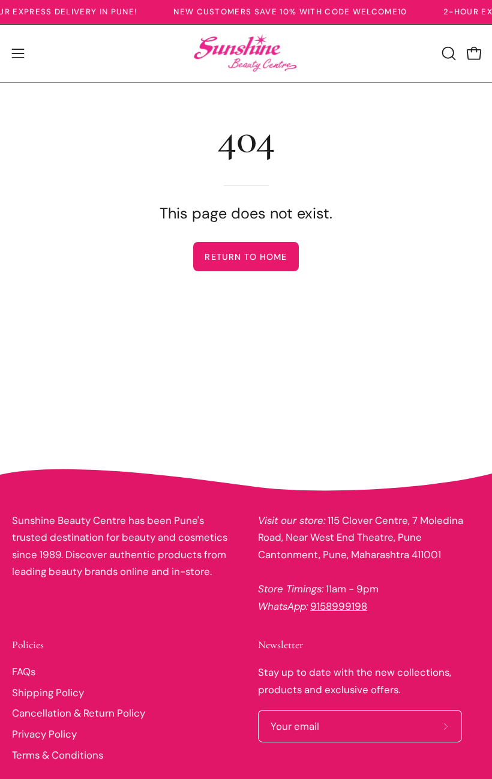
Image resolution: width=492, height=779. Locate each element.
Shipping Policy (48, 692)
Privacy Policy (44, 734)
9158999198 (338, 606)
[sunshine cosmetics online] (246, 53)
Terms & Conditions (57, 755)
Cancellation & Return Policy (78, 713)
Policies (28, 645)
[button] (447, 53)
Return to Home (246, 256)
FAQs (23, 671)
